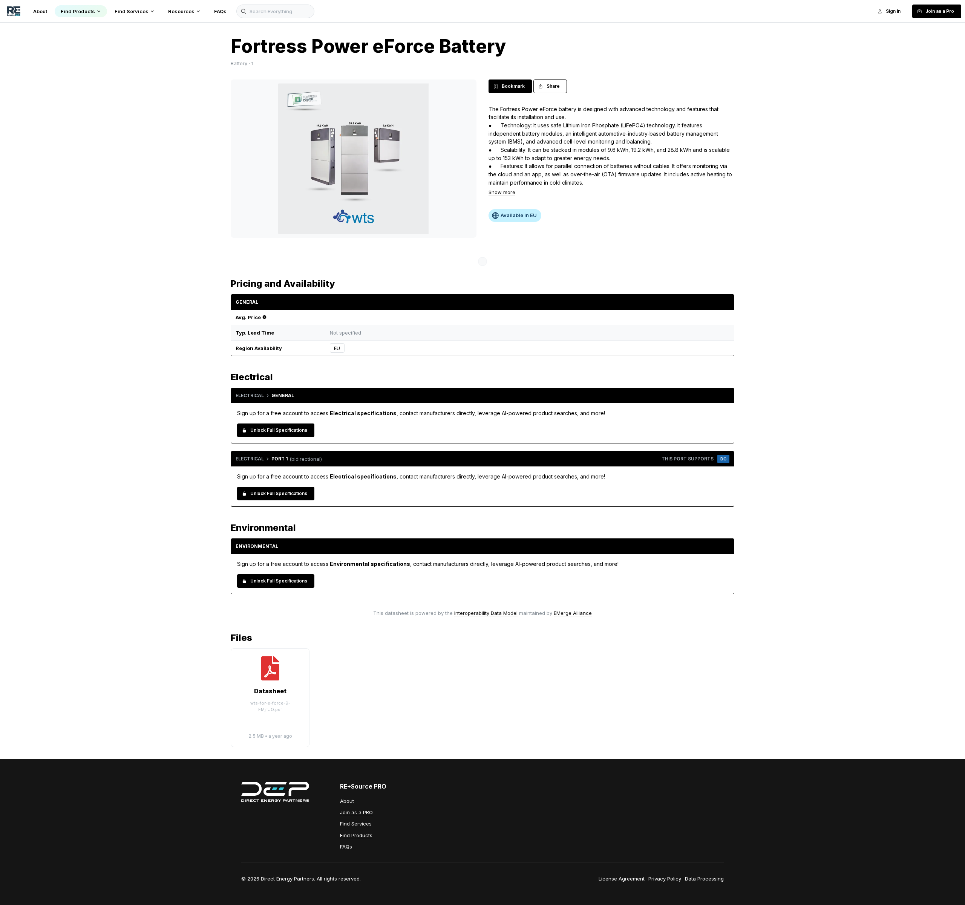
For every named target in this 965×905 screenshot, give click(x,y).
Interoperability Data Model (486, 613)
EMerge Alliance (573, 613)
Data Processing (704, 879)
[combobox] (537, 348)
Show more (502, 192)
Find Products (356, 835)
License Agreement (622, 879)
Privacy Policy (664, 879)
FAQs (346, 847)
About (347, 801)
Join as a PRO (356, 812)
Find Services (356, 824)
